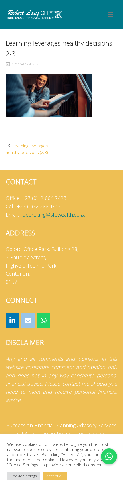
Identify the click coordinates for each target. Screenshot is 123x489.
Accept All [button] (54, 475)
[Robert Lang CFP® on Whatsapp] (43, 320)
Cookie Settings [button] (24, 475)
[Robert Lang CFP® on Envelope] (28, 320)
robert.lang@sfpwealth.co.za (53, 214)
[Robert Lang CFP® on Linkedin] (12, 320)
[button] (109, 456)
